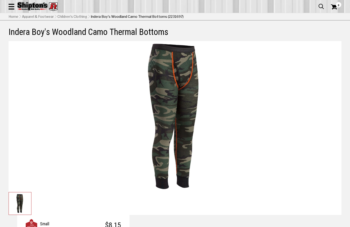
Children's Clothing (72, 16)
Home (13, 16)
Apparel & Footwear (38, 16)
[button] (11, 6)
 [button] (321, 6)
